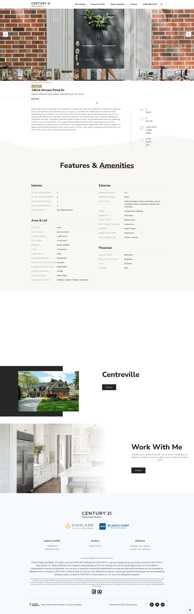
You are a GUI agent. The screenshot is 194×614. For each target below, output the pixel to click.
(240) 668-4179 (150, 4)
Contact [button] (138, 470)
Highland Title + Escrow (140, 546)
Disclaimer (110, 558)
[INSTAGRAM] (157, 605)
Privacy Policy (131, 604)
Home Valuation (117, 4)
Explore (109, 387)
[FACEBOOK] (152, 605)
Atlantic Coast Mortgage (140, 549)
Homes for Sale (98, 4)
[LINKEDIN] (163, 605)
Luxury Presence (75, 604)
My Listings (80, 4)
